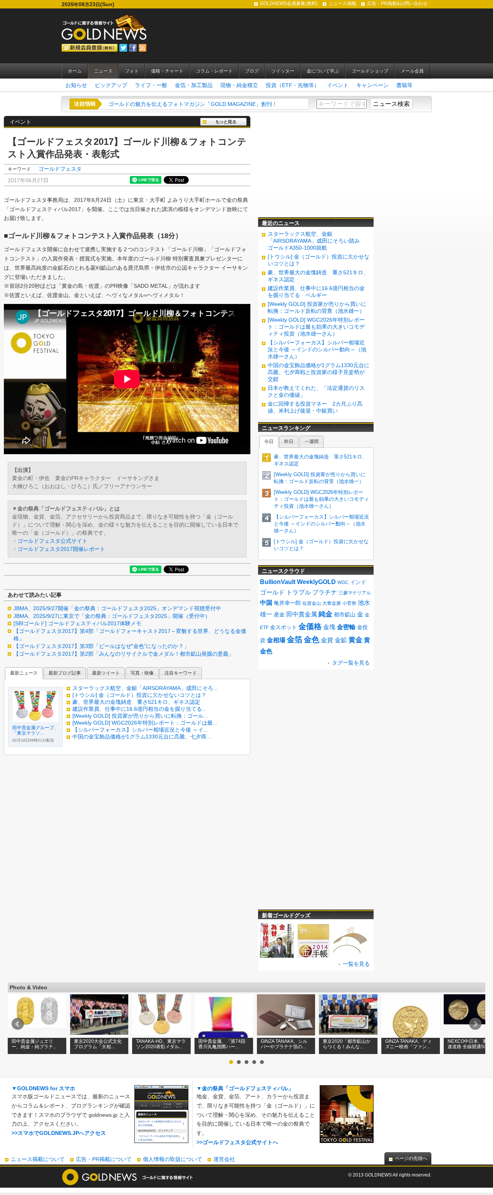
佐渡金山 (311, 603)
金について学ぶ (323, 71)
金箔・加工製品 (194, 85)
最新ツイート (106, 673)
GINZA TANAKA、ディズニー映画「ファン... (408, 1044)
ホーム (75, 71)
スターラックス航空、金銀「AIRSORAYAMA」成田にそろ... (145, 688)
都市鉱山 (344, 614)
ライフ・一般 (151, 85)
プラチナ (324, 592)
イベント (338, 85)
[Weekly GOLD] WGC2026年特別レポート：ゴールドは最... (144, 723)
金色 (311, 639)
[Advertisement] (316, 164)
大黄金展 (331, 603)
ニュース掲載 (342, 3)
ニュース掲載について (38, 1159)
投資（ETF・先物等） (292, 85)
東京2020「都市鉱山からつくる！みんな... (347, 1044)
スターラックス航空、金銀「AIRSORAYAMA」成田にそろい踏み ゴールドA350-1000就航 (316, 241)
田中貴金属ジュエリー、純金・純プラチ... (34, 1044)
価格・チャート (167, 71)
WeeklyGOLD (316, 582)
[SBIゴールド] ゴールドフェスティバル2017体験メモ (77, 623)
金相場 (276, 640)
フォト (132, 71)
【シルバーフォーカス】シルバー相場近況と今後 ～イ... (140, 730)
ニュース (103, 71)
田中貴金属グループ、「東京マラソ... (35, 730)
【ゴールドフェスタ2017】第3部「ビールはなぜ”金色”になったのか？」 (101, 646)
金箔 (294, 639)
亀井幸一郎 (287, 603)
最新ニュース (24, 673)
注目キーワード (180, 673)
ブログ (252, 71)
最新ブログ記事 (65, 673)
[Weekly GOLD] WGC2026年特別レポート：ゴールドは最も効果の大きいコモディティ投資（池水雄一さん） (316, 327)
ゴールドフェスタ (60, 169)
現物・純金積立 (239, 85)
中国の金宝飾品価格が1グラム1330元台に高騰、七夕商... (141, 736)
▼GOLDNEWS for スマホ (43, 1088)
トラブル (298, 592)
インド (358, 582)
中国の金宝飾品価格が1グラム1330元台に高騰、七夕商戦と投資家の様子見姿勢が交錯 (318, 372)
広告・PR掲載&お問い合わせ (397, 3)
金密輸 (346, 627)
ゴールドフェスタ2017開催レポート (61, 549)
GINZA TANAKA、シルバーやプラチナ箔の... (284, 1044)
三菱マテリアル (355, 593)
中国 (266, 602)
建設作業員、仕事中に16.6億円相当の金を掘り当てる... (139, 709)
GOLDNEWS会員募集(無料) (289, 3)
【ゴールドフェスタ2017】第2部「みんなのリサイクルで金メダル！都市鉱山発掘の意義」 (123, 654)
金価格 (310, 626)
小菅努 (349, 603)
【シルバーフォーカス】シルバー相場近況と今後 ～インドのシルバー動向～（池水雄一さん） (317, 349)
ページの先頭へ (411, 1158)
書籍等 (404, 85)
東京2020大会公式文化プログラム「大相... (98, 1044)
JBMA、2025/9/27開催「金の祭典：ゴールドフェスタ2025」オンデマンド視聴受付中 (117, 608)
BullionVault (277, 582)
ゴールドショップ (369, 71)
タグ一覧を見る (351, 663)
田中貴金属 (301, 614)
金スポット (283, 627)
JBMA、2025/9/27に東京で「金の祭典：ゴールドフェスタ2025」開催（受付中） (111, 616)
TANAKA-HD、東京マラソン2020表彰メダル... (161, 1044)
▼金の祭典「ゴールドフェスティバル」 (244, 1088)
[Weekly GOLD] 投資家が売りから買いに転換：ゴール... (140, 716)
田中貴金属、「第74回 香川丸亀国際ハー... (221, 1044)
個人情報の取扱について (172, 1159)
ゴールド (272, 592)
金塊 (329, 627)
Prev (18, 1024)
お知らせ (76, 85)
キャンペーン (372, 85)
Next (475, 1024)
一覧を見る (356, 964)
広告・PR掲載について (104, 1159)
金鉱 (341, 640)
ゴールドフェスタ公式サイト (52, 541)
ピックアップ (111, 85)
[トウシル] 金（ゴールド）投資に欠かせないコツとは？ (139, 695)
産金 (279, 614)
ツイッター (282, 71)
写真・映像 (142, 673)
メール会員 (412, 71)
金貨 (327, 640)
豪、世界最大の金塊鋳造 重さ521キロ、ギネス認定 (136, 702)
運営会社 (224, 1159)
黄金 (355, 640)
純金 (325, 614)
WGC (343, 582)
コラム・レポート (214, 71)
